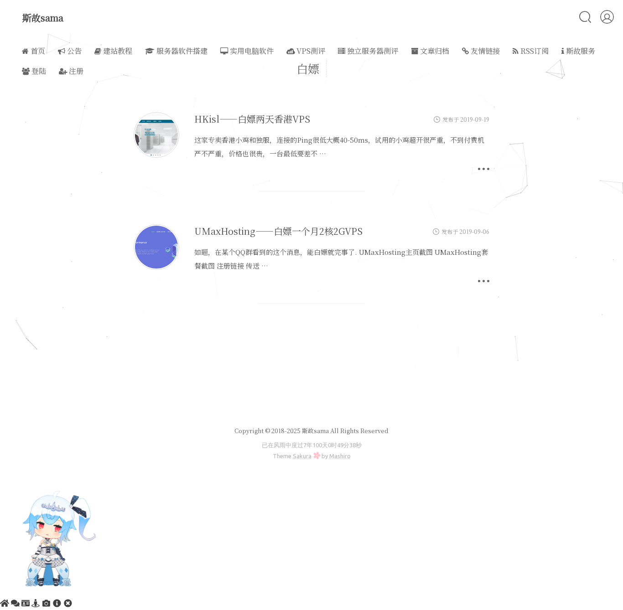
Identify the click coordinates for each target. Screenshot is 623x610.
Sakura (302, 456)
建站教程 (116, 51)
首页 (37, 51)
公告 (73, 51)
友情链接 (484, 51)
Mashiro (340, 456)
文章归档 (433, 51)
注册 (75, 71)
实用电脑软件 (251, 51)
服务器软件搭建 (181, 51)
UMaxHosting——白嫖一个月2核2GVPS (278, 231)
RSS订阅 (534, 51)
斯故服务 (579, 51)
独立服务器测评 (371, 51)
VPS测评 (310, 51)
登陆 (38, 71)
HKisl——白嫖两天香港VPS (252, 118)
